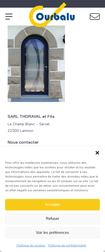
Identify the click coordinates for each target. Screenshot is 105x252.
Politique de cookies (31, 245)
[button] (97, 152)
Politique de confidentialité (67, 245)
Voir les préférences (52, 232)
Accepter (52, 204)
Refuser (52, 218)
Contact (94, 16)
